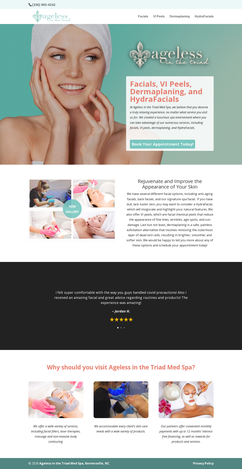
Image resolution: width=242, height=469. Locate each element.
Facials (143, 16)
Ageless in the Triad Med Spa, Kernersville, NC (74, 463)
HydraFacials (204, 16)
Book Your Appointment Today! (162, 144)
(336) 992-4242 (43, 5)
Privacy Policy (203, 463)
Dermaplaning (180, 16)
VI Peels (159, 16)
